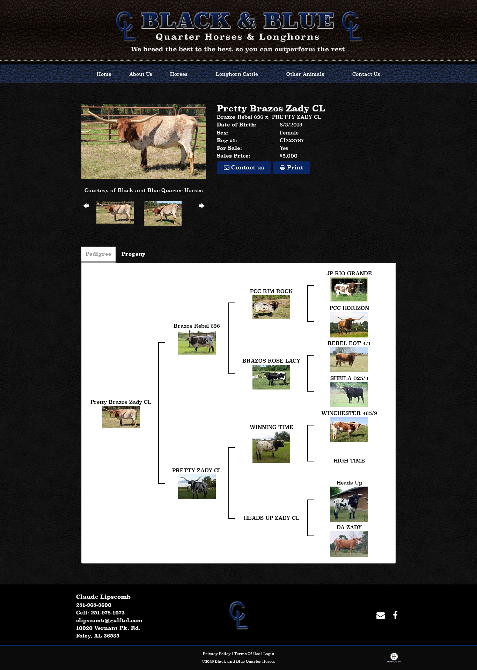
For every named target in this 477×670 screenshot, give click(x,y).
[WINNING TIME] (271, 446)
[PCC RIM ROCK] (271, 306)
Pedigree (98, 254)
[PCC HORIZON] (349, 324)
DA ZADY (349, 527)
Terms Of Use (247, 653)
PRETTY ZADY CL (296, 117)
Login (268, 653)
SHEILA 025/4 (349, 378)
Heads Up (349, 483)
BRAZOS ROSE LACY (271, 361)
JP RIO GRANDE (349, 273)
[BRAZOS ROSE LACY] (271, 376)
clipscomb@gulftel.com (109, 620)
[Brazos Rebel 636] (197, 341)
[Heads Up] (349, 504)
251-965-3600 (93, 605)
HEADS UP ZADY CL (271, 518)
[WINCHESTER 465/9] (349, 429)
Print (294, 167)
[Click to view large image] (143, 141)
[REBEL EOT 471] (349, 359)
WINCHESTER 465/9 (349, 413)
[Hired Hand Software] (394, 659)
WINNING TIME (271, 427)
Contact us (246, 167)
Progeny (134, 254)
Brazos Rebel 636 (240, 117)
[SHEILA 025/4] (349, 394)
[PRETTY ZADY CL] (197, 486)
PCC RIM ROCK (271, 291)
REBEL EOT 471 (349, 343)
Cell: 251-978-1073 (100, 613)
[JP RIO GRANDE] (349, 289)
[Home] (238, 614)
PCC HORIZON (349, 308)
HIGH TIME (349, 461)
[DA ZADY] (349, 543)
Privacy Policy (217, 653)
